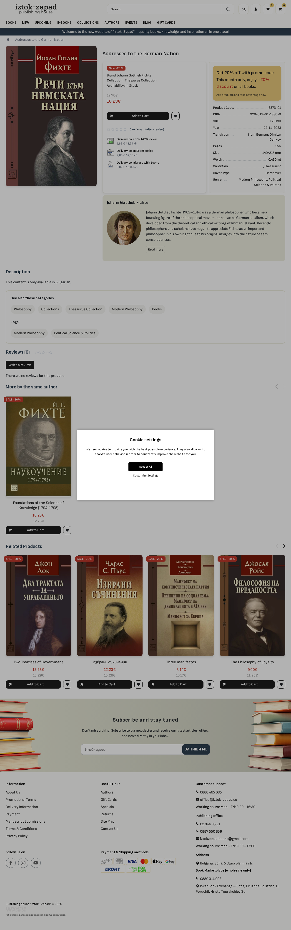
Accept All (145, 466)
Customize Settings (145, 475)
